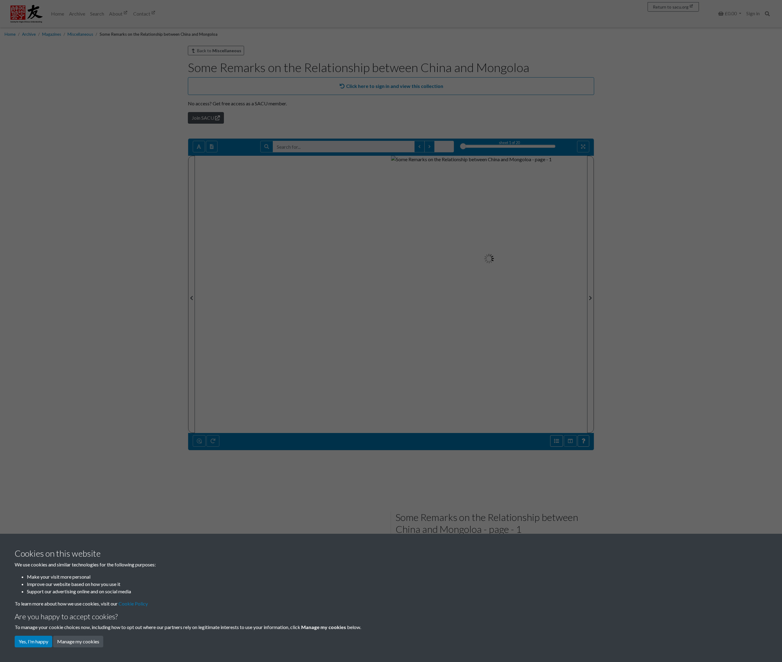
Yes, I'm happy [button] (33, 641)
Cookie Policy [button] (133, 603)
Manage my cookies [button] (78, 641)
